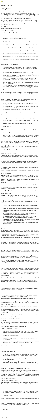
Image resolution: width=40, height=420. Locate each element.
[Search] (4, 1)
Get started (14, 414)
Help (24, 411)
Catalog (3, 411)
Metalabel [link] (3, 5)
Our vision (8, 411)
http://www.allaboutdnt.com (22, 198)
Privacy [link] (10, 5)
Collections (17, 411)
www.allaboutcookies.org (7, 395)
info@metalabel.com (25, 230)
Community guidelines (6, 414)
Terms (32, 411)
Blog (21, 411)
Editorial (12, 411)
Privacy (27, 411)
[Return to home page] (1, 1)
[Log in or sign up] (38, 1)
